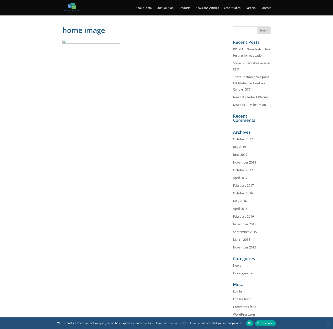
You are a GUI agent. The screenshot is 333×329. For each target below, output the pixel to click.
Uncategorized (243, 273)
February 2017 (243, 185)
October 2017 (243, 170)
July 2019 (239, 147)
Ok (249, 323)
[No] (328, 323)
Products (184, 8)
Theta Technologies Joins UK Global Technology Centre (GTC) (251, 83)
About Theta (144, 8)
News (237, 265)
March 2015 (241, 239)
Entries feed (242, 299)
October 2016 (243, 193)
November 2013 (244, 247)
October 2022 (243, 139)
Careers (251, 8)
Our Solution (165, 8)
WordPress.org (244, 314)
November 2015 (244, 224)
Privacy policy (265, 323)
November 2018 (244, 162)
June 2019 (240, 155)
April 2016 (240, 209)
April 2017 (240, 178)
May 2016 (240, 201)
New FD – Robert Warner (251, 97)
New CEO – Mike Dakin (249, 105)
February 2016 (243, 216)
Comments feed (244, 307)
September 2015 (245, 232)
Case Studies (232, 8)
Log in (237, 291)
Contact (266, 8)
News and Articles (207, 8)
